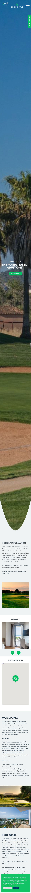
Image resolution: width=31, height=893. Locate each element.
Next (19, 653)
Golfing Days (17, 6)
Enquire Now (30, 21)
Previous (12, 653)
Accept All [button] (16, 888)
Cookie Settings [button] (7, 888)
